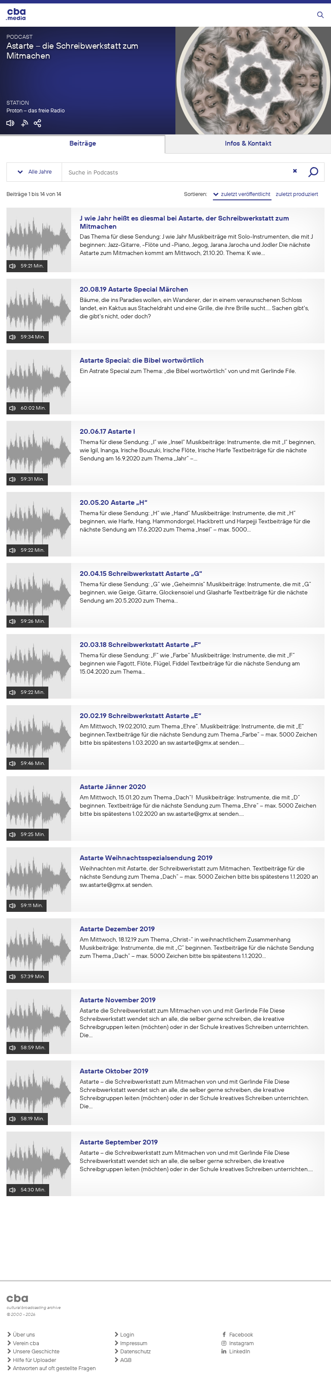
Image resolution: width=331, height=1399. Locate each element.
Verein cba (25, 1343)
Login (126, 1335)
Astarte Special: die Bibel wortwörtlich (142, 361)
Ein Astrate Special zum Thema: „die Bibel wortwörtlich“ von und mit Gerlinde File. (188, 371)
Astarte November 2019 (118, 1000)
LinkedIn (238, 1352)
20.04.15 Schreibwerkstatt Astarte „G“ (141, 574)
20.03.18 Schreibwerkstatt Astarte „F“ (140, 645)
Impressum (133, 1343)
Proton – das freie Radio (35, 111)
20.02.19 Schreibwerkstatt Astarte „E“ (140, 716)
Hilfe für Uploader (34, 1360)
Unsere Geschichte (35, 1352)
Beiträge (82, 143)
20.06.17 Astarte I (107, 432)
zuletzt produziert (297, 194)
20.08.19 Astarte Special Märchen (134, 289)
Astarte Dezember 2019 (117, 929)
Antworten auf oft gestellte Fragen (54, 1368)
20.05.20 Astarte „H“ (113, 503)
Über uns (23, 1335)
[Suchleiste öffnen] (320, 15)
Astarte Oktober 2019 (114, 1071)
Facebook (240, 1335)
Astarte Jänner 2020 (113, 787)
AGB (125, 1360)
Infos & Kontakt (248, 143)
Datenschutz (135, 1352)
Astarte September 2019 (119, 1142)
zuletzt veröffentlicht (245, 194)
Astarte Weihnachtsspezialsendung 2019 (146, 858)
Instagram (240, 1343)
